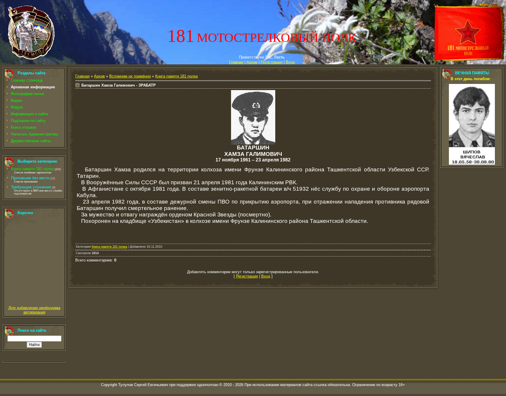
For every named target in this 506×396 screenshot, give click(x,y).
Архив (252, 62)
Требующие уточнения (31, 187)
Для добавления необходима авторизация (34, 310)
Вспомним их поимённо (130, 76)
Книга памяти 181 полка (32, 169)
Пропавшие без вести (30, 178)
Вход (290, 62)
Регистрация (272, 62)
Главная (236, 62)
